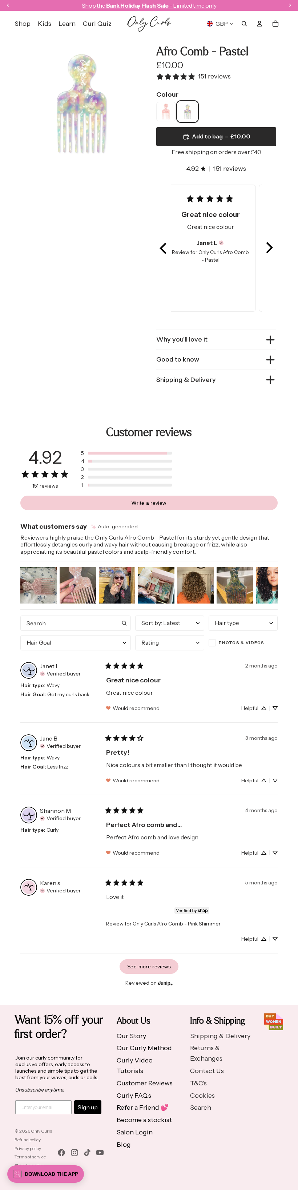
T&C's (198, 1083)
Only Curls (41, 1131)
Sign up (88, 1107)
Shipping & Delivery (186, 380)
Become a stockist (144, 1120)
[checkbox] (243, 642)
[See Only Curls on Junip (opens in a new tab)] (165, 983)
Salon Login (135, 1132)
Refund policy (28, 1139)
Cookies (202, 1096)
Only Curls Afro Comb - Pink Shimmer (177, 923)
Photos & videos (242, 642)
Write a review (149, 503)
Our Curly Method (144, 1048)
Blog (124, 1145)
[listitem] (166, 111)
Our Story (131, 1036)
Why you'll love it (182, 339)
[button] (163, 248)
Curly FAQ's (134, 1096)
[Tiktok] (87, 1152)
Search (200, 1108)
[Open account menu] (259, 24)
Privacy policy (28, 1148)
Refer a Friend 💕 (143, 1108)
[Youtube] (100, 1152)
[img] (221, 242)
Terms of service (30, 1156)
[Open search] (244, 24)
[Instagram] (74, 1152)
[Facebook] (61, 1152)
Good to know (177, 359)
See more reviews (149, 966)
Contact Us (207, 1071)
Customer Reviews (145, 1083)
